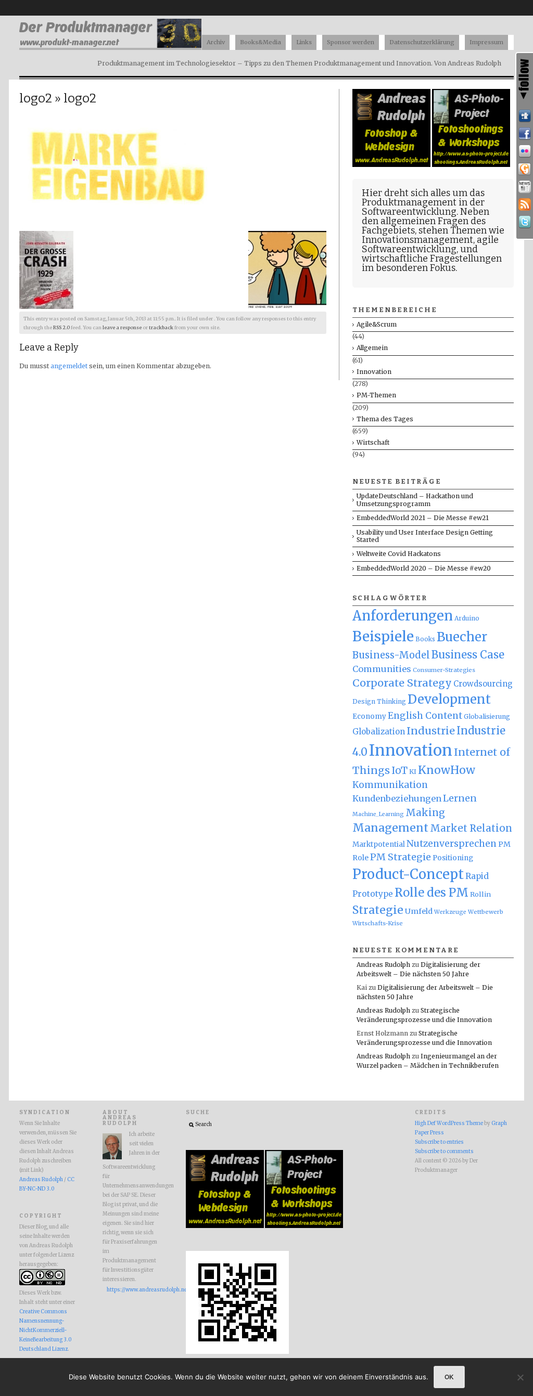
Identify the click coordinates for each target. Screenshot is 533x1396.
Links (304, 42)
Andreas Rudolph (383, 964)
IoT (399, 771)
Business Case (468, 655)
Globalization (378, 731)
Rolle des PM (431, 892)
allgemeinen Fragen (424, 221)
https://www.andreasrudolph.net (133, 1290)
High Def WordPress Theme (449, 1123)
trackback (161, 328)
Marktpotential (378, 844)
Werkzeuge (450, 912)
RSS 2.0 (61, 328)
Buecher (462, 637)
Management (390, 828)
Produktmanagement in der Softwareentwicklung (423, 207)
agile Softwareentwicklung (430, 244)
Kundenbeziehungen (396, 798)
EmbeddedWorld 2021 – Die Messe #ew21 (423, 518)
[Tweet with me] (524, 222)
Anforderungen (402, 615)
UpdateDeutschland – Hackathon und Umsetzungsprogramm (415, 499)
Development (449, 699)
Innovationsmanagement (417, 239)
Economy (369, 716)
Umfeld (419, 911)
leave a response (122, 328)
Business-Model (391, 655)
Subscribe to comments (444, 1151)
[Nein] (520, 1377)
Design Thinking (379, 701)
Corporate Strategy (402, 683)
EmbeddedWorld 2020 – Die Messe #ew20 (424, 568)
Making (425, 813)
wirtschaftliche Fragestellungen (432, 258)
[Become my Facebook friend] (524, 133)
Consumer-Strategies (444, 670)
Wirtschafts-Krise (377, 923)
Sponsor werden (350, 42)
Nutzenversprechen (452, 843)
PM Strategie (400, 857)
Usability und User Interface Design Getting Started (425, 536)
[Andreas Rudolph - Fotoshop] (392, 165)
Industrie (431, 731)
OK (449, 1376)
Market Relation (471, 828)
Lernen (460, 798)
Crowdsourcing (483, 684)
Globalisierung (487, 716)
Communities (381, 669)
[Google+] (524, 169)
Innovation (374, 372)
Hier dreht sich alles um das (423, 193)
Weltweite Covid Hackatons (399, 554)
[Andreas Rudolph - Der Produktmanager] (237, 1352)
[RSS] (524, 204)
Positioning (453, 858)
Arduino (466, 618)
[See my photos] (524, 151)
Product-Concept (408, 874)
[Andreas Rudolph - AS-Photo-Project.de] (471, 165)
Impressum (486, 42)
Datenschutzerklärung (421, 42)
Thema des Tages (385, 419)
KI (412, 771)
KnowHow (446, 770)
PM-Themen (376, 395)
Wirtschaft (373, 442)
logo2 (35, 98)
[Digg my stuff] (524, 116)
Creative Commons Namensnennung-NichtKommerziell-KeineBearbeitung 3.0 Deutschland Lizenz (45, 1330)
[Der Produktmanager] (110, 47)
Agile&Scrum (377, 324)
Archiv (216, 42)
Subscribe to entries (439, 1142)
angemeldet (68, 366)
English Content (425, 715)
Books (425, 639)
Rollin (480, 894)
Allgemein (372, 348)
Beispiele (383, 636)
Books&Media (260, 42)
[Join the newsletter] (524, 186)
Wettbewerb (485, 911)
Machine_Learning (378, 814)
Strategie (377, 910)
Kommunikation (390, 785)
